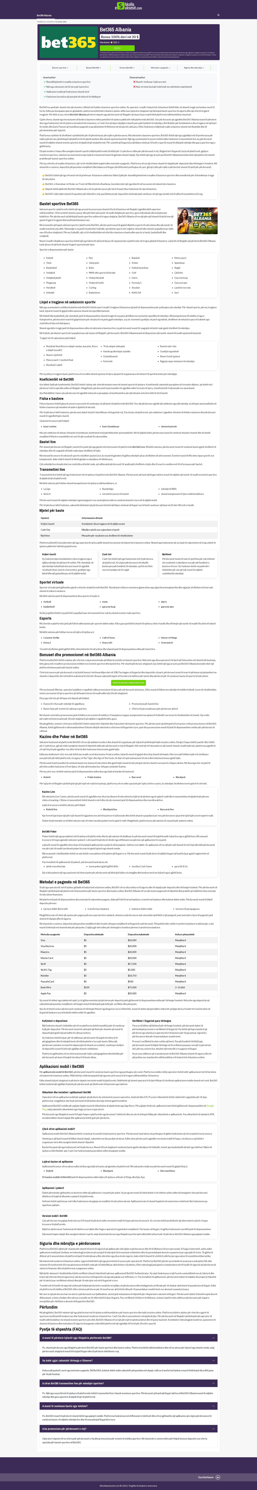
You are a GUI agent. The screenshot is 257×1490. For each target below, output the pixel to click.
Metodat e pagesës (159, 68)
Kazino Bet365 (126, 68)
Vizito (117, 48)
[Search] (218, 15)
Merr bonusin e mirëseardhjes (128, 683)
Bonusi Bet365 (92, 68)
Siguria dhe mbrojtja (193, 68)
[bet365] (69, 42)
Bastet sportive (59, 68)
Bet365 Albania (44, 15)
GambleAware (205, 1477)
